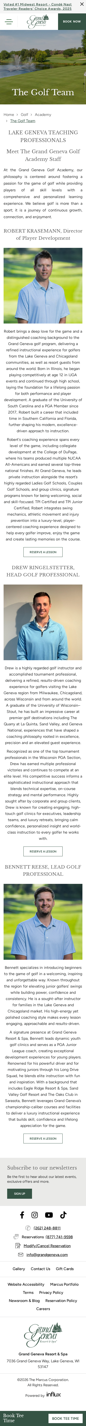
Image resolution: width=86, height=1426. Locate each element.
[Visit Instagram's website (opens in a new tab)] (34, 1215)
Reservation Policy (61, 1300)
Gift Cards (65, 1269)
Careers (43, 1309)
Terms (28, 1292)
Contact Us (40, 1269)
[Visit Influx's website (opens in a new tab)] (54, 1394)
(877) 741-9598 (59, 1237)
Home (9, 114)
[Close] (82, 4)
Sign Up (19, 1193)
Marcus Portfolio (64, 1284)
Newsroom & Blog (24, 1300)
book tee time (65, 1418)
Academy (43, 114)
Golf (24, 114)
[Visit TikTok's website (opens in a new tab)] (63, 1215)
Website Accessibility (26, 1284)
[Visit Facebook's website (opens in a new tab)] (22, 1215)
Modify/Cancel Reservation (47, 1246)
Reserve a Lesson (43, 552)
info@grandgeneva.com (47, 1254)
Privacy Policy (51, 1292)
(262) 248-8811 (47, 1228)
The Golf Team (22, 121)
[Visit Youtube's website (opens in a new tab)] (49, 1215)
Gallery (19, 1269)
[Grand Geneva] (43, 1337)
